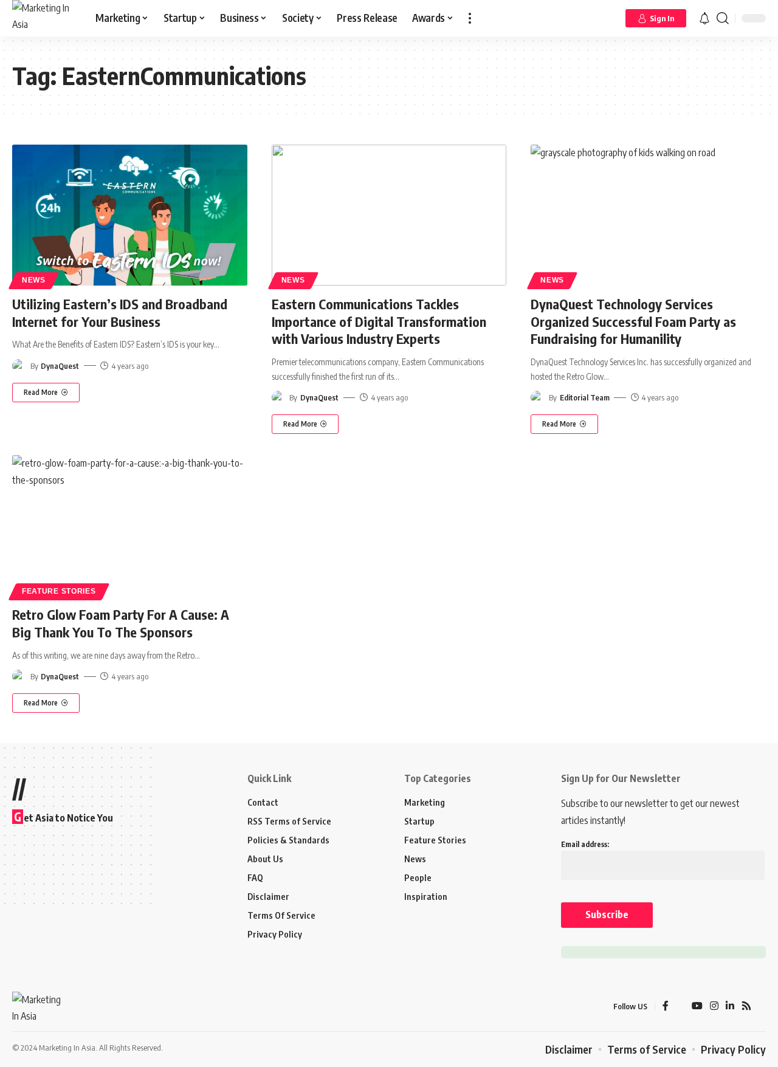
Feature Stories (59, 591)
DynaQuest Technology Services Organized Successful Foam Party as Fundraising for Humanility (633, 321)
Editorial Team (585, 397)
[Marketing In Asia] (44, 18)
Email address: (585, 844)
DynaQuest (60, 366)
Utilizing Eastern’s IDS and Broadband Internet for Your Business (119, 312)
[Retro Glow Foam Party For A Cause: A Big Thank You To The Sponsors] (129, 525)
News (34, 280)
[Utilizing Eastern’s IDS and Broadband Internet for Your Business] (129, 215)
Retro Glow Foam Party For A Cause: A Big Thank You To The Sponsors (120, 623)
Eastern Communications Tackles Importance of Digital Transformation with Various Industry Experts (379, 321)
